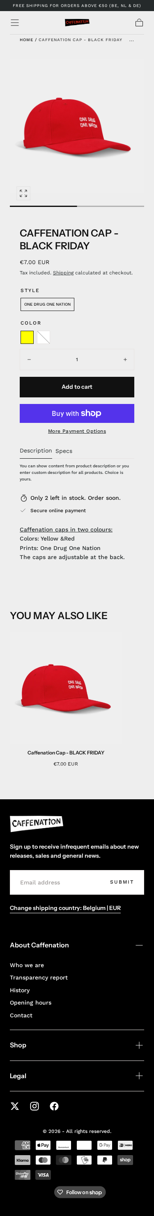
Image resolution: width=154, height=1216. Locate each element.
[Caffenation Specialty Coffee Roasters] (36, 824)
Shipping (63, 273)
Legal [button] (18, 1076)
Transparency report (39, 977)
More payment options (77, 431)
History (20, 990)
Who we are (27, 965)
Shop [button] (18, 1045)
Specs (63, 451)
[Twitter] (15, 1106)
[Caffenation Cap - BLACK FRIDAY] (66, 688)
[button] (15, 23)
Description (36, 451)
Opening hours (30, 1002)
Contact (21, 1015)
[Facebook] (54, 1106)
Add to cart (77, 386)
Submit (122, 882)
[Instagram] (34, 1106)
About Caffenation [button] (39, 945)
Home (26, 39)
